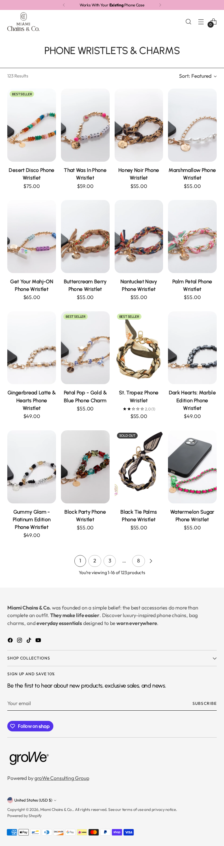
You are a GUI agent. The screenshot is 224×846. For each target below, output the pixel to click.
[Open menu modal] (201, 21)
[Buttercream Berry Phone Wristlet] (85, 236)
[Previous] (63, 5)
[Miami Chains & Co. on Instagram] (20, 641)
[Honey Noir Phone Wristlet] (139, 125)
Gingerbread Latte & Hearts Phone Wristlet (32, 400)
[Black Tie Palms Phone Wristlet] (139, 466)
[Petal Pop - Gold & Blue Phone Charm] (85, 347)
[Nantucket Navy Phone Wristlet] (139, 236)
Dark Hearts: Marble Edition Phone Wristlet (192, 400)
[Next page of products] (150, 561)
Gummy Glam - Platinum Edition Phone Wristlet (32, 519)
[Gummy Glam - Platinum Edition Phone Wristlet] (31, 466)
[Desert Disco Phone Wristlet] (31, 125)
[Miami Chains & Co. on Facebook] (10, 641)
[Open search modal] (189, 21)
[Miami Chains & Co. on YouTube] (38, 641)
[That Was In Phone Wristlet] (85, 125)
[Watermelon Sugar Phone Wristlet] (192, 466)
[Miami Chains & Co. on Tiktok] (29, 641)
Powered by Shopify (24, 815)
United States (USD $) (33, 800)
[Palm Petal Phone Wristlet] (192, 236)
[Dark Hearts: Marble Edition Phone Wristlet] (192, 347)
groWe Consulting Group (61, 778)
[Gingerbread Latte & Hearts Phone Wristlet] (31, 347)
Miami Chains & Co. (56, 809)
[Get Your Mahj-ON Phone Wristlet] (31, 236)
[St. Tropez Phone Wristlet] (139, 347)
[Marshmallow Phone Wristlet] (192, 125)
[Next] (160, 5)
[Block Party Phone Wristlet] (85, 466)
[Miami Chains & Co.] (23, 21)
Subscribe (204, 703)
